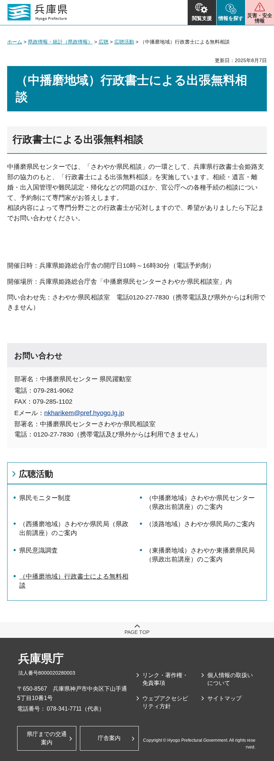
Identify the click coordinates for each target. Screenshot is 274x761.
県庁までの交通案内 (47, 738)
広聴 (103, 42)
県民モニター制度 (45, 498)
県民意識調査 (38, 550)
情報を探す (230, 18)
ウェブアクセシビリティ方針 (165, 702)
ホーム (14, 42)
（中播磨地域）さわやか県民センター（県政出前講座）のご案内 (200, 502)
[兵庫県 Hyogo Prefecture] (37, 12)
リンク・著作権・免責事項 (165, 679)
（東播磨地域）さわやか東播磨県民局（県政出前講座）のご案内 (200, 555)
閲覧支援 (202, 18)
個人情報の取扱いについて (230, 679)
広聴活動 (124, 42)
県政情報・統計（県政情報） (60, 42)
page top (137, 632)
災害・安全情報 (259, 18)
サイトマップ (224, 698)
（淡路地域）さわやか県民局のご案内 (200, 524)
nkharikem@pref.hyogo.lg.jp (84, 413)
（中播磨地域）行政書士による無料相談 (73, 581)
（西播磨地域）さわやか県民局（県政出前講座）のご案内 (73, 528)
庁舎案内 (109, 738)
